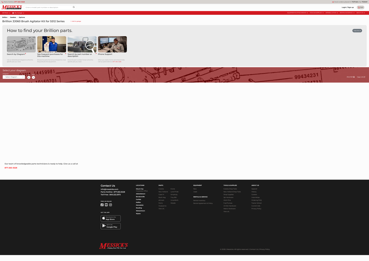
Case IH (161, 194)
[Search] (74, 7)
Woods (173, 203)
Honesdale (139, 205)
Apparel (254, 189)
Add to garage (76, 21)
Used (195, 192)
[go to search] (95, 55)
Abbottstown (140, 194)
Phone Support (105, 54)
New (195, 189)
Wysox (138, 213)
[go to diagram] (21, 44)
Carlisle (138, 199)
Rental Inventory (199, 200)
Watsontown (140, 211)
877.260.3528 (119, 192)
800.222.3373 (115, 195)
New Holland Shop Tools (232, 192)
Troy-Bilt (174, 197)
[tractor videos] (106, 205)
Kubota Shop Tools (230, 189)
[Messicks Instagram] (110, 205)
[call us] (112, 44)
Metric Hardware (230, 209)
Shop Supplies (229, 194)
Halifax (138, 202)
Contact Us (254, 249)
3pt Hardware (228, 197)
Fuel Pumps (228, 203)
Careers (254, 194)
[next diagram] (33, 77)
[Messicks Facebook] (102, 205)
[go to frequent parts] (65, 55)
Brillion (4, 17)
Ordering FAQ (256, 200)
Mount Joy (139, 189)
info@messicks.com (109, 189)
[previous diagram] (28, 77)
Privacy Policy (256, 209)
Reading (139, 208)
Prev (28, 74)
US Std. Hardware (230, 206)
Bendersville (140, 197)
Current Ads (255, 206)
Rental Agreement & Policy (203, 203)
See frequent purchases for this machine (50, 55)
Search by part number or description (80, 55)
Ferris (161, 203)
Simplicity (174, 194)
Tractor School (256, 203)
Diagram (6, 74)
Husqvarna (162, 206)
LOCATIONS (140, 185)
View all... (162, 209)
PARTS (161, 185)
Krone (173, 189)
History (253, 192)
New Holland (163, 192)
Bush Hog (162, 197)
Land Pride (174, 192)
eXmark (161, 200)
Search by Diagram (16, 54)
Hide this (357, 30)
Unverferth (174, 200)
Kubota (161, 189)
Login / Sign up (348, 7)
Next (33, 74)
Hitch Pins (227, 200)
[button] (360, 7)
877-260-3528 (19, 2)
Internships (255, 197)
